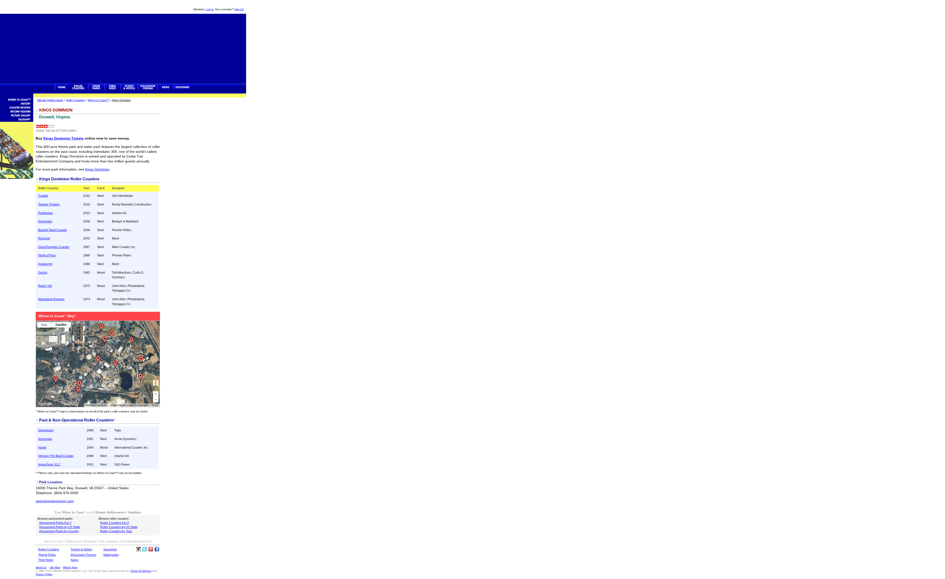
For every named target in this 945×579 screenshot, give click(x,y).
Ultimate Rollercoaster (34, 6)
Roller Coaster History (16, 103)
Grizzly (42, 272)
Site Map (55, 567)
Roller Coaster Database (16, 99)
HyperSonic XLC (49, 464)
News (166, 87)
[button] (140, 377)
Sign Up (239, 9)
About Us (41, 567)
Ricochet (44, 238)
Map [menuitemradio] (44, 325)
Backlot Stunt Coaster (52, 230)
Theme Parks (96, 87)
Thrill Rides (112, 87)
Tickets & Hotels (81, 549)
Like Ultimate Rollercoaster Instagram (138, 549)
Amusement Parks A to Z (55, 523)
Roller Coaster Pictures (16, 115)
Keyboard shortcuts (96, 405)
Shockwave (46, 430)
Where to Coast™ (98, 100)
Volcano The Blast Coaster (56, 456)
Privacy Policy (44, 574)
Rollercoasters (78, 87)
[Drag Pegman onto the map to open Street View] (155, 383)
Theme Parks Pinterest (150, 549)
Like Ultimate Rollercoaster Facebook (156, 549)
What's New (70, 567)
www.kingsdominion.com (55, 501)
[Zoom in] (155, 394)
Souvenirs (182, 87)
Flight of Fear (47, 255)
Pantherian (45, 213)
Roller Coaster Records (16, 111)
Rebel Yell (45, 286)
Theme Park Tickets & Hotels (129, 87)
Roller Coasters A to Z (114, 523)
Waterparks (111, 555)
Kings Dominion (97, 169)
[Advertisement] (123, 48)
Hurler (42, 447)
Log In (210, 9)
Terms (154, 405)
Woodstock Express (51, 299)
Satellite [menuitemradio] (61, 325)
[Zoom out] (155, 399)
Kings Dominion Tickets (63, 138)
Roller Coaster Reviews (16, 107)
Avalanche (45, 264)
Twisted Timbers (49, 204)
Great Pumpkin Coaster (53, 247)
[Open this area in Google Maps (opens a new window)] (45, 404)
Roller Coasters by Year (116, 531)
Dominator (45, 221)
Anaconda (45, 439)
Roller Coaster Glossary (16, 119)
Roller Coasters (75, 100)
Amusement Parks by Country (59, 531)
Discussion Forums (148, 87)
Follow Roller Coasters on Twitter (144, 549)
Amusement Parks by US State (59, 527)
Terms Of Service (140, 570)
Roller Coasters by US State (119, 527)
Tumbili (43, 196)
